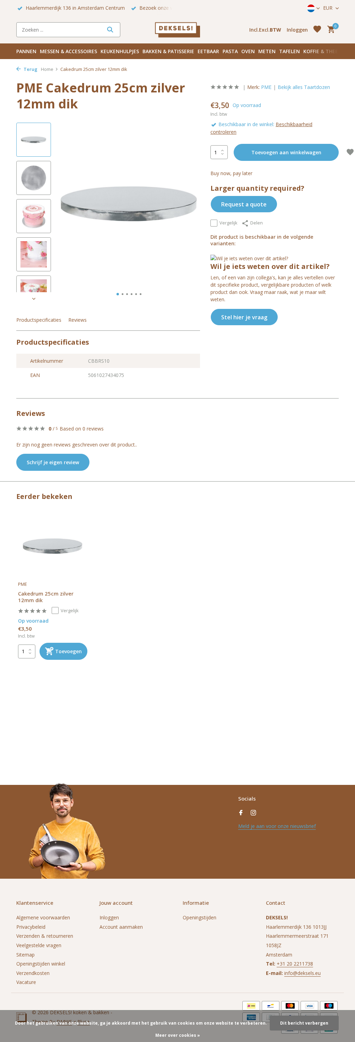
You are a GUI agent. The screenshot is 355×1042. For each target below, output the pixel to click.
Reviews (77, 320)
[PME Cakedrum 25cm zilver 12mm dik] (52, 546)
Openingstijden (199, 917)
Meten (267, 51)
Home (47, 69)
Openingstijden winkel (40, 963)
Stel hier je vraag (244, 317)
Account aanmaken (121, 927)
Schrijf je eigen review (53, 462)
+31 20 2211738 (295, 963)
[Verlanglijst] (317, 29)
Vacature (26, 982)
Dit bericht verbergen (304, 1023)
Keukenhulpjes (120, 51)
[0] (329, 29)
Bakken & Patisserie (168, 51)
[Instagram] (253, 813)
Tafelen (289, 51)
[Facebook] (241, 813)
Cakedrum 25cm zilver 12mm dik (45, 597)
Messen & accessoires (68, 51)
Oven (248, 51)
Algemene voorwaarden (43, 917)
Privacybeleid (30, 927)
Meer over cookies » (177, 1035)
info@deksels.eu (302, 973)
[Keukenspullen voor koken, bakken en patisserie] (177, 29)
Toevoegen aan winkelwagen (286, 152)
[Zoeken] (110, 29)
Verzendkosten (33, 973)
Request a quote (244, 204)
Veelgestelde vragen (38, 945)
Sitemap (25, 954)
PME (266, 87)
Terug (30, 69)
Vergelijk (228, 223)
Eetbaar (208, 51)
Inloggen (109, 917)
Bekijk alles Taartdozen (304, 87)
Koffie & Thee (320, 51)
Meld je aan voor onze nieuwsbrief (277, 826)
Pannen (26, 51)
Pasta (230, 51)
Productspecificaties (38, 320)
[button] (117, 294)
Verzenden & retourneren (44, 936)
